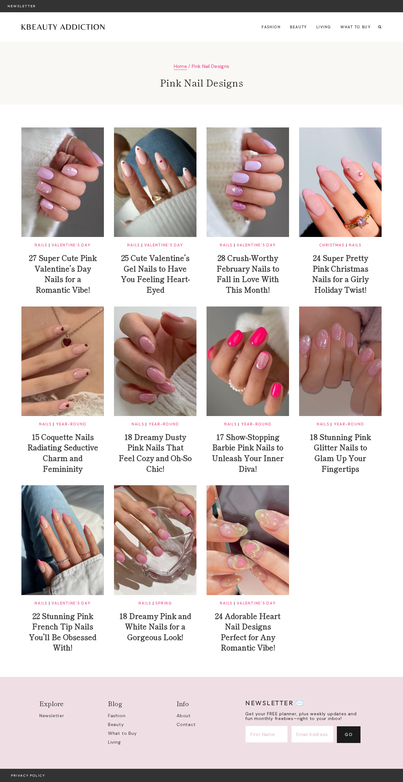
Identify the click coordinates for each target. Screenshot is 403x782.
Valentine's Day (71, 245)
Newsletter (22, 6)
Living (323, 27)
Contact (186, 724)
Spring (164, 603)
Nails (41, 245)
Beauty (298, 27)
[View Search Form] (379, 27)
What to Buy (355, 27)
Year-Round (71, 424)
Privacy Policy (28, 775)
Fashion (271, 27)
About (184, 715)
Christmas (331, 245)
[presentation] (62, 182)
